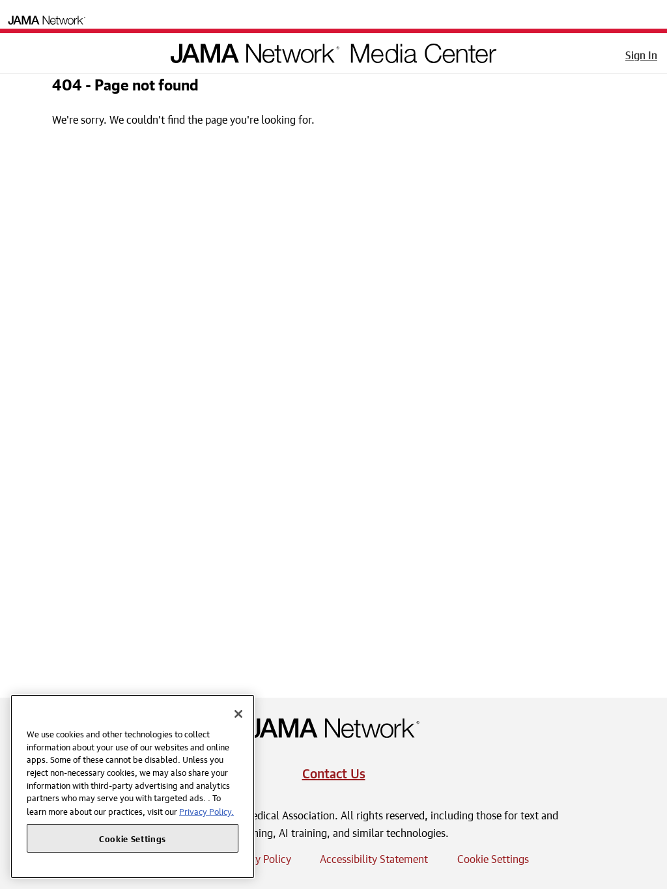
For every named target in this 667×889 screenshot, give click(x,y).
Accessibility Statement (374, 857)
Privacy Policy (259, 857)
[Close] (238, 714)
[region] (132, 786)
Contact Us (333, 771)
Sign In (641, 53)
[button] (19, 50)
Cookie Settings (493, 857)
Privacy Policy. (206, 810)
